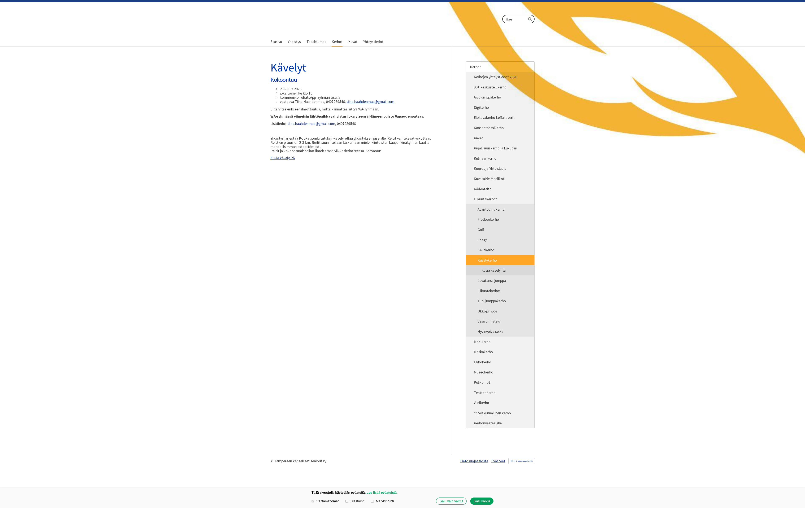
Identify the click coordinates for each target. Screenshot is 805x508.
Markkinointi (385, 501)
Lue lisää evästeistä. (381, 492)
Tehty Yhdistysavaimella (522, 461)
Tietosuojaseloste (474, 461)
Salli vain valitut (451, 501)
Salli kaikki (482, 501)
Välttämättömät (327, 501)
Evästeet (498, 461)
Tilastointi (357, 501)
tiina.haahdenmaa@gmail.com (370, 101)
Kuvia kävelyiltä (282, 158)
